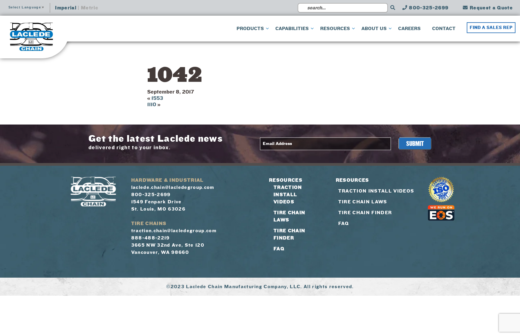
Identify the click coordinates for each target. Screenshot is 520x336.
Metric (89, 8)
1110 (151, 104)
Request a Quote (490, 8)
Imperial (65, 8)
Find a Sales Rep (491, 27)
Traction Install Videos (288, 195)
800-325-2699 (427, 8)
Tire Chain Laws (362, 202)
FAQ (279, 248)
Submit (415, 144)
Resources (285, 180)
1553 (157, 98)
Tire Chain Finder (365, 212)
